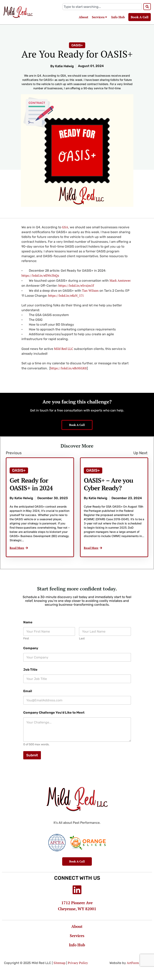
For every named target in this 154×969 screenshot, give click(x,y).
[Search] (147, 6)
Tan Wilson (90, 290)
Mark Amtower (120, 280)
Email (27, 691)
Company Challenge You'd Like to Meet (53, 712)
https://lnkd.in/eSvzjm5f (76, 285)
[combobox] (102, 6)
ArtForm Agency (138, 963)
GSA (65, 227)
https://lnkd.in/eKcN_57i (66, 295)
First (26, 638)
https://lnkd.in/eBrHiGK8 (68, 368)
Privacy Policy (78, 963)
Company (30, 648)
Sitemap (59, 963)
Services (98, 17)
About (83, 17)
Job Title (30, 669)
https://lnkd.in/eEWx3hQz (40, 275)
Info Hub (118, 17)
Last (82, 638)
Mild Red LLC (63, 348)
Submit (32, 755)
